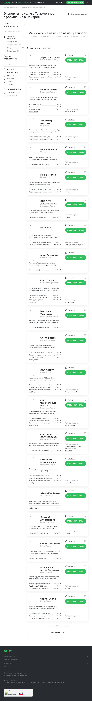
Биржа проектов (36, 2)
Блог (56, 2)
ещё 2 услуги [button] (33, 392)
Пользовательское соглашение (15, 676)
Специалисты (23, 2)
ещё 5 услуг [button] (33, 302)
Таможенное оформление (29, 7)
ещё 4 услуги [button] (33, 79)
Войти (61, 2)
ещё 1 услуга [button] (33, 112)
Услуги (14, 2)
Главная (6, 7)
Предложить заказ (76, 60)
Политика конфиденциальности (15, 673)
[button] (46, 656)
